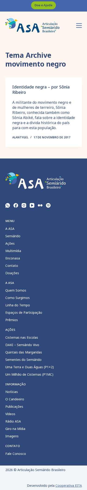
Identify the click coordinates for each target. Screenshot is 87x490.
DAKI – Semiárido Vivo (22, 345)
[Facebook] (15, 205)
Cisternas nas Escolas (21, 337)
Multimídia (13, 251)
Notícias (11, 392)
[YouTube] (32, 205)
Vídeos (10, 414)
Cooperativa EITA (68, 485)
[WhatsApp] (7, 205)
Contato (11, 265)
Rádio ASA (13, 421)
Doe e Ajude (43, 5)
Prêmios (11, 320)
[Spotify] (48, 205)
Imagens (12, 436)
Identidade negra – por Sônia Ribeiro (41, 89)
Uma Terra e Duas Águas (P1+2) (29, 367)
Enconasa (12, 258)
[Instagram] (24, 205)
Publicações (14, 406)
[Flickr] (40, 205)
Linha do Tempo (17, 305)
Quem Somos (15, 290)
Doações (12, 273)
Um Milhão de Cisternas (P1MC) (29, 374)
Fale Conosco (15, 453)
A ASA (9, 228)
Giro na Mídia (15, 428)
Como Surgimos (17, 297)
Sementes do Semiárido (23, 359)
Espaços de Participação (23, 312)
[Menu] (79, 25)
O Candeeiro (14, 399)
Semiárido (12, 236)
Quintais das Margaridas (23, 352)
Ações (10, 243)
